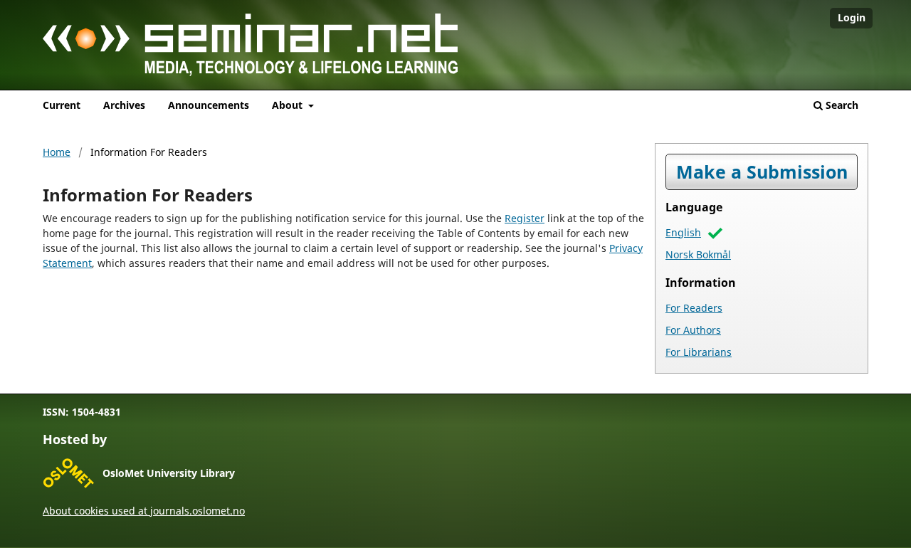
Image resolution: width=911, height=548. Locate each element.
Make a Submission (762, 172)
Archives (124, 105)
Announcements (208, 105)
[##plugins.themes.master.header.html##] (455, 50)
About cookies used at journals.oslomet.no (144, 510)
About (288, 105)
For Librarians (698, 352)
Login (851, 17)
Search (840, 105)
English (683, 232)
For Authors (693, 330)
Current (61, 105)
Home (56, 152)
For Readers (693, 308)
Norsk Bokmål (698, 254)
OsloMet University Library (168, 473)
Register (524, 218)
